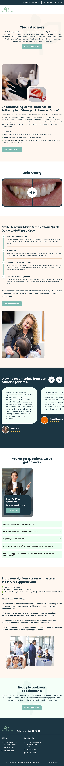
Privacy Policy (53, 762)
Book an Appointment (32, 46)
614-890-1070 (31, 753)
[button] (60, 9)
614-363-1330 (9, 751)
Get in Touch (13, 511)
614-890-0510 (58, 2)
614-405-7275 (35, 2)
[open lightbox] (37, 94)
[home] (7, 9)
